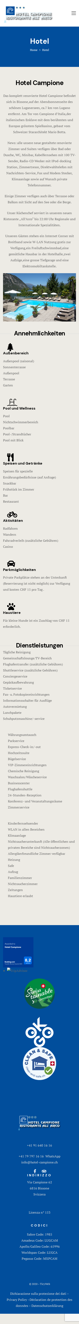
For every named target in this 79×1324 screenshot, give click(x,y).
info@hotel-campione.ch (39, 1162)
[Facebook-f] (35, 1171)
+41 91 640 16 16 (39, 1145)
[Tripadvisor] (44, 1171)
